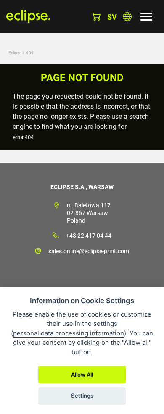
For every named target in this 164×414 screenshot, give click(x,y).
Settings (82, 395)
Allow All (82, 374)
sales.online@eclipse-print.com (88, 251)
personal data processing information (68, 333)
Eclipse (14, 52)
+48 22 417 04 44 (88, 235)
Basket (96, 16)
